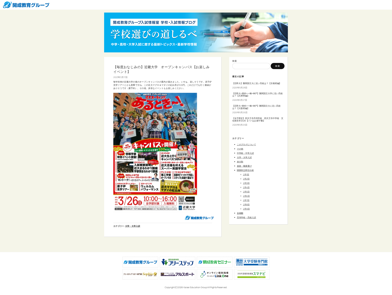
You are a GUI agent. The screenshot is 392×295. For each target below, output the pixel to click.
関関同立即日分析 (245, 170)
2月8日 (246, 204)
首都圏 (240, 213)
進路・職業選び (244, 166)
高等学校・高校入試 (246, 217)
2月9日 (246, 208)
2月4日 (246, 187)
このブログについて (246, 144)
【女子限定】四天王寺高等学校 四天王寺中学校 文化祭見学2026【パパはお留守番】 (257, 119)
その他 (240, 148)
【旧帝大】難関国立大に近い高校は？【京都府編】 (256, 83)
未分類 (240, 161)
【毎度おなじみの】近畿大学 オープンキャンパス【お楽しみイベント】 (161, 69)
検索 (234, 60)
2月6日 (246, 196)
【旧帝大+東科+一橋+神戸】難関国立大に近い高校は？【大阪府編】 (256, 107)
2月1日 (246, 174)
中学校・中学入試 (245, 153)
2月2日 (246, 178)
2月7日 (246, 200)
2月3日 (246, 183)
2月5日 (246, 191)
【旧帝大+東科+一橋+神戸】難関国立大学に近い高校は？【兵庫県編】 (257, 94)
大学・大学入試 (132, 226)
